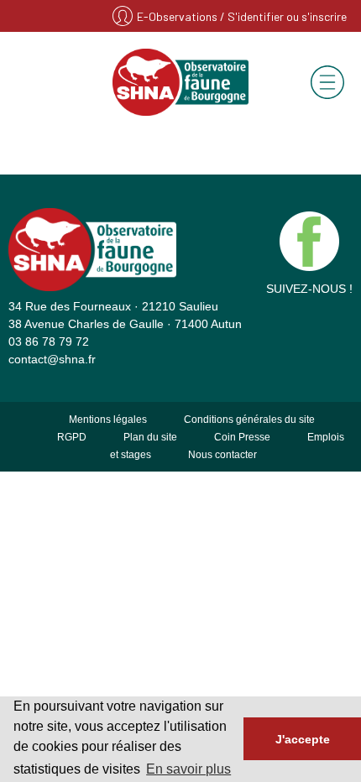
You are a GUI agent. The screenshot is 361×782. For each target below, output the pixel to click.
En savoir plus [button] (188, 769)
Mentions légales (108, 419)
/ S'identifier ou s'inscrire (283, 16)
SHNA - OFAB (181, 82)
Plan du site (150, 437)
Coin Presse (242, 437)
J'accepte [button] (302, 739)
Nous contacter (222, 455)
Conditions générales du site (249, 419)
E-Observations (178, 16)
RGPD (71, 437)
